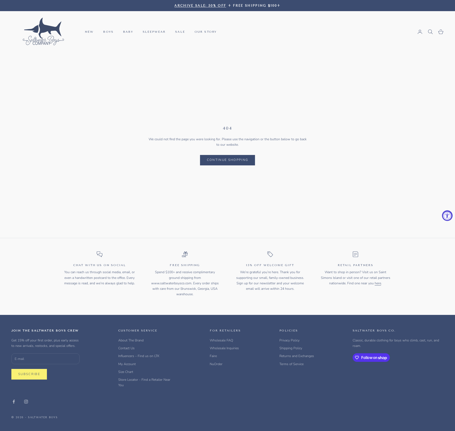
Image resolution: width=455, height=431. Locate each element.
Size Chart (125, 372)
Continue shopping (227, 160)
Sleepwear (154, 31)
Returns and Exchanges (296, 356)
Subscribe (29, 374)
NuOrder (216, 364)
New (89, 31)
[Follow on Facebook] (13, 401)
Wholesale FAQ (221, 340)
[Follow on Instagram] (26, 401)
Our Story (206, 31)
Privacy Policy (289, 340)
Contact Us (126, 348)
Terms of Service (291, 364)
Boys (108, 31)
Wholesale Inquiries (224, 348)
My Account (127, 364)
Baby (128, 31)
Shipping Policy (290, 348)
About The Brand (131, 340)
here (378, 283)
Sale (180, 31)
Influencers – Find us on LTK (138, 356)
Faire (213, 356)
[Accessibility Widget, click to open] (447, 215)
